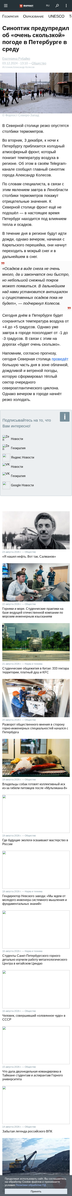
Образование (33, 16)
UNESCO (56, 16)
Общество (39, 63)
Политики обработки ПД (31, 1185)
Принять (36, 1191)
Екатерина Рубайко (16, 58)
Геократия (10, 16)
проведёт (60, 359)
